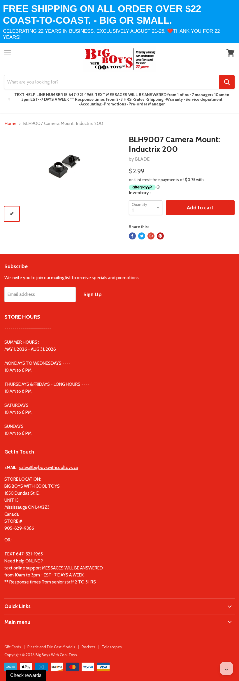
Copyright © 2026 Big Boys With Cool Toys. (41, 654)
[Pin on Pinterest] (160, 235)
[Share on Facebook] (132, 235)
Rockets (88, 646)
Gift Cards (12, 646)
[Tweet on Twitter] (141, 235)
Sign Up (92, 294)
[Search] (227, 82)
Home (10, 123)
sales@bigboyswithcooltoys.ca (48, 467)
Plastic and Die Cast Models (51, 646)
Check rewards (25, 675)
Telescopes (112, 646)
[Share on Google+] (150, 235)
